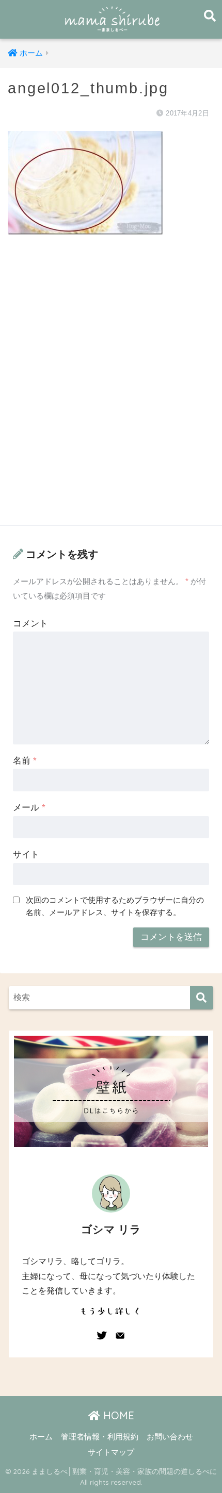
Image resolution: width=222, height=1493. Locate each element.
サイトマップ (111, 1452)
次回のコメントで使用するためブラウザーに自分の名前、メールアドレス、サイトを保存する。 (115, 906)
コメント (30, 623)
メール (29, 807)
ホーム (41, 1437)
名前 (25, 761)
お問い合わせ (170, 1437)
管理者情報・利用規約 (99, 1437)
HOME (117, 1415)
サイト (26, 854)
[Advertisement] (111, 390)
